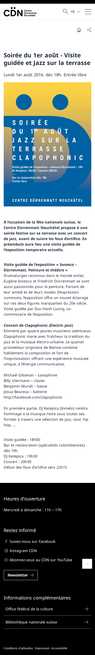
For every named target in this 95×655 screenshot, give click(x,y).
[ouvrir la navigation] (88, 11)
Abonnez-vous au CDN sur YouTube (41, 559)
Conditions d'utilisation (18, 648)
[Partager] (89, 30)
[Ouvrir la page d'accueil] (22, 11)
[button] (87, 564)
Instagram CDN (23, 550)
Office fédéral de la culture (29, 608)
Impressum (42, 648)
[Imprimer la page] (79, 30)
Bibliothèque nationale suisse (31, 622)
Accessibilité (59, 648)
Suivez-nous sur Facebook (33, 541)
